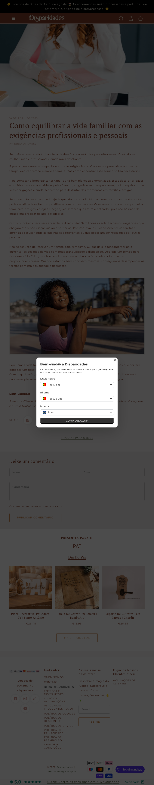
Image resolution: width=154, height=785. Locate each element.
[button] (77, 385)
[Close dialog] (115, 360)
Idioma (45, 392)
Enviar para (47, 378)
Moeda (44, 406)
